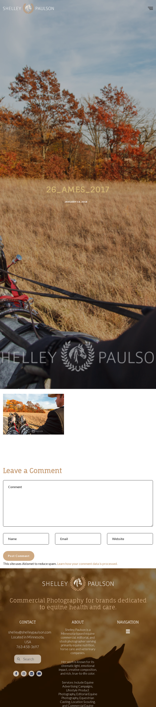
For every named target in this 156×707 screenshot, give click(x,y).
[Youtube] (39, 673)
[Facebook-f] (16, 673)
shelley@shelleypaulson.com (29, 632)
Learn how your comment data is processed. (87, 563)
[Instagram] (24, 673)
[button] (127, 631)
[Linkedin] (31, 673)
